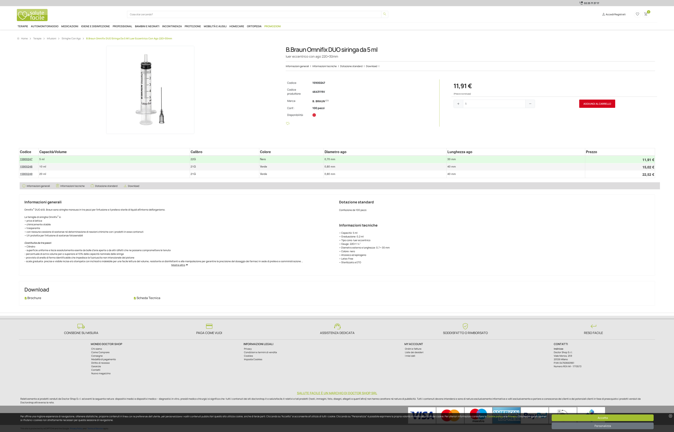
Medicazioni (69, 26)
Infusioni (51, 38)
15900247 (318, 83)
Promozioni (272, 26)
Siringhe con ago (71, 38)
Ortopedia (254, 26)
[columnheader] (28, 151)
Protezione (193, 26)
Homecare (236, 26)
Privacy (512, 416)
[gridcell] (28, 159)
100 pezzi (318, 108)
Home (22, 38)
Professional (122, 26)
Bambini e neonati (147, 26)
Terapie (23, 26)
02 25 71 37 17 (591, 3)
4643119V (318, 92)
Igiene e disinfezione (95, 26)
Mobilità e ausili (215, 26)
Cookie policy (495, 416)
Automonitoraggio (44, 26)
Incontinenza (172, 26)
